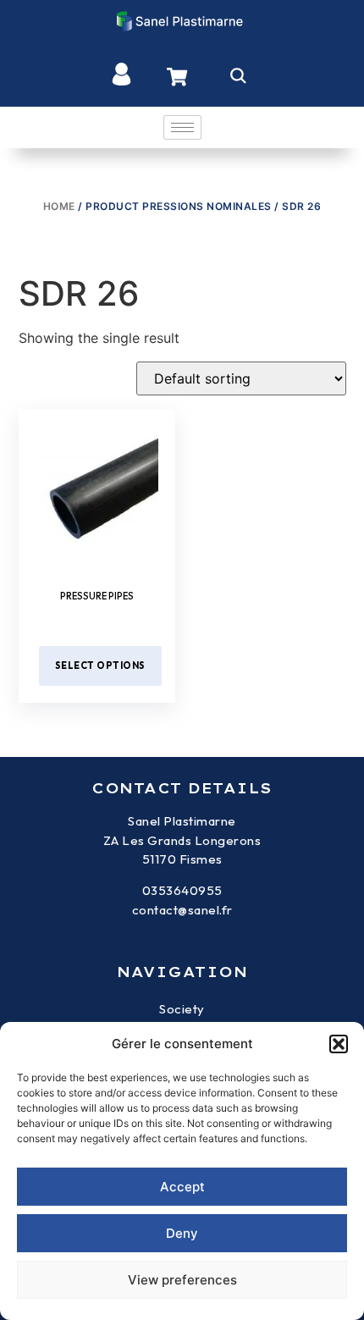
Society (182, 1009)
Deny (182, 1233)
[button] (338, 1044)
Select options (100, 665)
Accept (182, 1187)
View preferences (182, 1280)
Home (59, 206)
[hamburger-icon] (182, 127)
